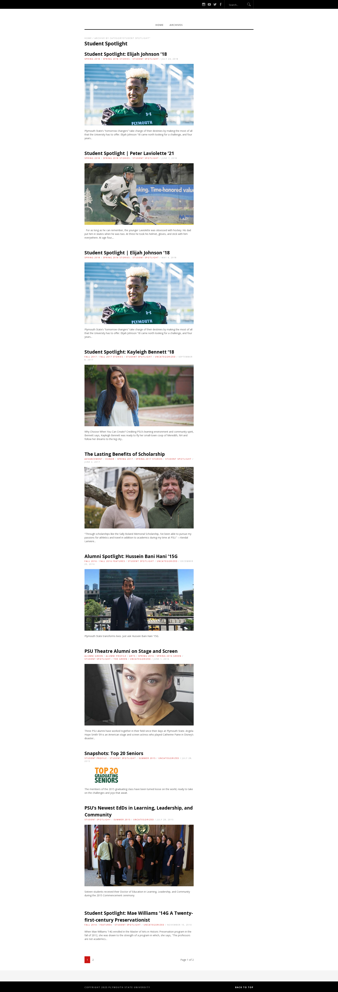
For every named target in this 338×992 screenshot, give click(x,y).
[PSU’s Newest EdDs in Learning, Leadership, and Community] (139, 885)
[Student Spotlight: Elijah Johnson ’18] (139, 124)
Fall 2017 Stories (111, 356)
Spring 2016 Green (169, 656)
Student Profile (95, 758)
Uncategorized (165, 356)
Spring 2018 (92, 59)
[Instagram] (203, 4)
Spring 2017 (125, 459)
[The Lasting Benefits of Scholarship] (139, 527)
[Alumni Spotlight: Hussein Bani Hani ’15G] (139, 629)
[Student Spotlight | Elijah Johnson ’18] (139, 323)
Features (106, 924)
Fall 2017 (90, 356)
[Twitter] (215, 4)
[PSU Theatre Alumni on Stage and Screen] (139, 724)
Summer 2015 (147, 758)
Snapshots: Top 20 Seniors (113, 753)
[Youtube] (209, 4)
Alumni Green (93, 656)
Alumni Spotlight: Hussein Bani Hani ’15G (131, 556)
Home (159, 25)
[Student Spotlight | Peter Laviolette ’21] (139, 224)
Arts (132, 656)
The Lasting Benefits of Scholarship (124, 454)
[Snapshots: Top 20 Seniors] (106, 782)
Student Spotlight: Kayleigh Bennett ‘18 (129, 352)
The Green (120, 659)
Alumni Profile (116, 656)
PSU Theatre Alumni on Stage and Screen (131, 651)
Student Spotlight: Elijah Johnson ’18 (125, 54)
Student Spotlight (146, 59)
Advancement (93, 459)
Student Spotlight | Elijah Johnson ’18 (127, 252)
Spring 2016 (146, 656)
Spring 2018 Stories (116, 59)
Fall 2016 (90, 561)
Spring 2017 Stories (149, 459)
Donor (109, 459)
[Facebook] (220, 4)
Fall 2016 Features (112, 561)
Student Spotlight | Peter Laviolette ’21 (129, 153)
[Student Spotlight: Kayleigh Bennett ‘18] (139, 425)
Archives (176, 25)
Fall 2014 (90, 924)
